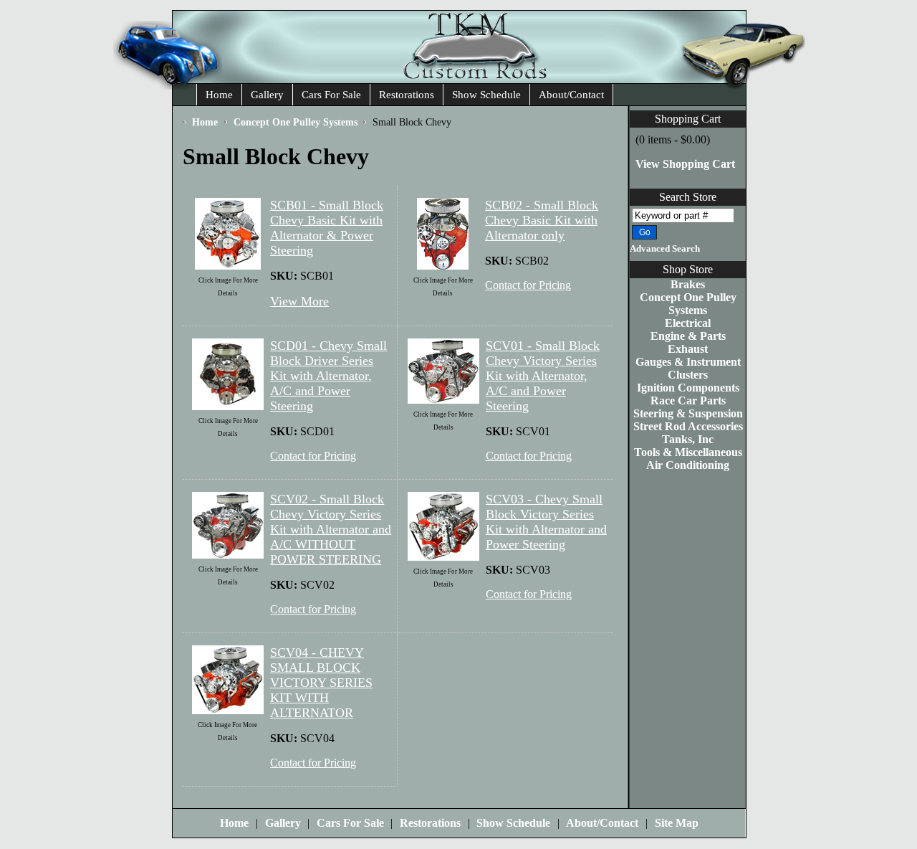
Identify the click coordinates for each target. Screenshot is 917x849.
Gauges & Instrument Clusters (688, 368)
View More (299, 301)
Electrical (688, 323)
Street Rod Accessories (688, 426)
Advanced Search (665, 249)
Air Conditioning (687, 465)
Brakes (688, 284)
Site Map (676, 823)
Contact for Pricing (528, 285)
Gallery (267, 94)
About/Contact (571, 94)
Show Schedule (486, 94)
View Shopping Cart (685, 164)
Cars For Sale (331, 94)
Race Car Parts (688, 400)
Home (219, 94)
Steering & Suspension (688, 413)
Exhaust (688, 349)
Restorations (406, 94)
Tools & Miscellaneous (688, 452)
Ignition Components (688, 387)
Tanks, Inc (688, 439)
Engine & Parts (688, 336)
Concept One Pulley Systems (688, 303)
